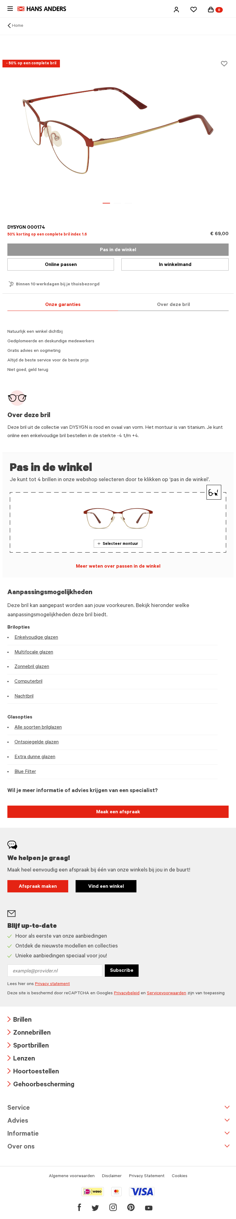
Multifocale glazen (33, 652)
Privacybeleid (127, 993)
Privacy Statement (146, 1176)
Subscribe (121, 971)
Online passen (61, 265)
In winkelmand (175, 265)
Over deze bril (173, 305)
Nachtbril (23, 696)
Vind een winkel (106, 887)
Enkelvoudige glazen (36, 638)
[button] (176, 9)
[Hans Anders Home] (45, 9)
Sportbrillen (28, 1046)
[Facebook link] (79, 1207)
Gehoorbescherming (40, 1085)
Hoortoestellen (33, 1072)
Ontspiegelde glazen (36, 742)
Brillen (19, 1020)
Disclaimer (112, 1176)
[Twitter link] (95, 1207)
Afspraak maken (38, 887)
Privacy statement (52, 984)
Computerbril (28, 682)
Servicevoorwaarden (166, 993)
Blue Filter (25, 772)
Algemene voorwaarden (72, 1176)
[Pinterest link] (131, 1207)
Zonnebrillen (29, 1033)
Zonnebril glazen (31, 667)
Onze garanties (63, 305)
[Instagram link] (113, 1207)
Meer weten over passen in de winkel (118, 566)
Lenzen (21, 1059)
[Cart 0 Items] (210, 9)
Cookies (179, 1176)
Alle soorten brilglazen (38, 728)
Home (17, 26)
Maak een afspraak (118, 812)
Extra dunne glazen (34, 757)
